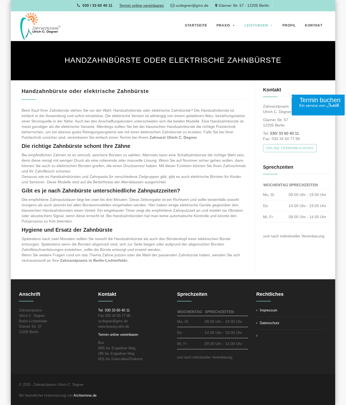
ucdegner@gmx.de (192, 5)
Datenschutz (270, 323)
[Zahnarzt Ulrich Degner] (40, 26)
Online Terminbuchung (290, 148)
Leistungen (256, 25)
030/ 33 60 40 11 (284, 133)
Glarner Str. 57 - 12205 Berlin (244, 5)
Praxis (223, 25)
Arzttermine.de (86, 395)
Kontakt (313, 25)
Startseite (196, 25)
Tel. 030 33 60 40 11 (114, 310)
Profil (289, 25)
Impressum (268, 310)
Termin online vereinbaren (118, 335)
